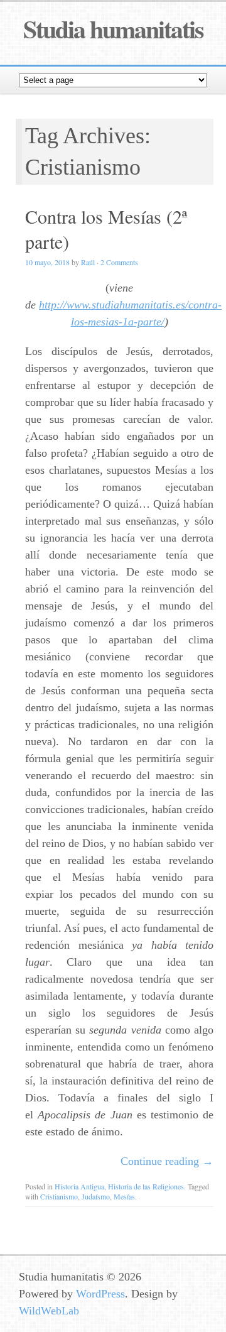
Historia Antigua (79, 1186)
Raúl (88, 262)
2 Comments (119, 262)
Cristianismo (59, 1196)
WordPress (100, 1293)
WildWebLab (49, 1310)
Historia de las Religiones (146, 1186)
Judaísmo (96, 1196)
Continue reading (167, 1161)
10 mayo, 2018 (47, 262)
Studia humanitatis (113, 28)
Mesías (124, 1196)
